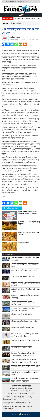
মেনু (22, 15)
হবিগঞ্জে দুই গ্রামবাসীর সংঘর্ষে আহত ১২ (24, 327)
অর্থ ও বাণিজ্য (16, 23)
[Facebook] (4, 44)
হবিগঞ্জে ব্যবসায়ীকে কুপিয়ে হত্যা (21, 314)
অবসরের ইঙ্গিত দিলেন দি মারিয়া (21, 347)
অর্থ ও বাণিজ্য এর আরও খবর (12, 208)
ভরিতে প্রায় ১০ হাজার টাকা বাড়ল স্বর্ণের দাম (28, 233)
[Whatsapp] (16, 44)
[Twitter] (12, 44)
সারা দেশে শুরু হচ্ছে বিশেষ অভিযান (22, 277)
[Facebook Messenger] (8, 44)
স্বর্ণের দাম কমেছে (23, 243)
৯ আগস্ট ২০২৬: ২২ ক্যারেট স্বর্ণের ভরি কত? (29, 223)
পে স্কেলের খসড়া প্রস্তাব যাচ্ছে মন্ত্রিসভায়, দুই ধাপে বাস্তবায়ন (27, 212)
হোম (6, 23)
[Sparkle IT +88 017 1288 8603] (26, 414)
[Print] (25, 44)
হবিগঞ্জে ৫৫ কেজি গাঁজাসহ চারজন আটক (24, 321)
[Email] (20, 44)
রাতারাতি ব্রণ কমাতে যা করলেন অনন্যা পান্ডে (25, 341)
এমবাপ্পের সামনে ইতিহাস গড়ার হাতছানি (24, 270)
